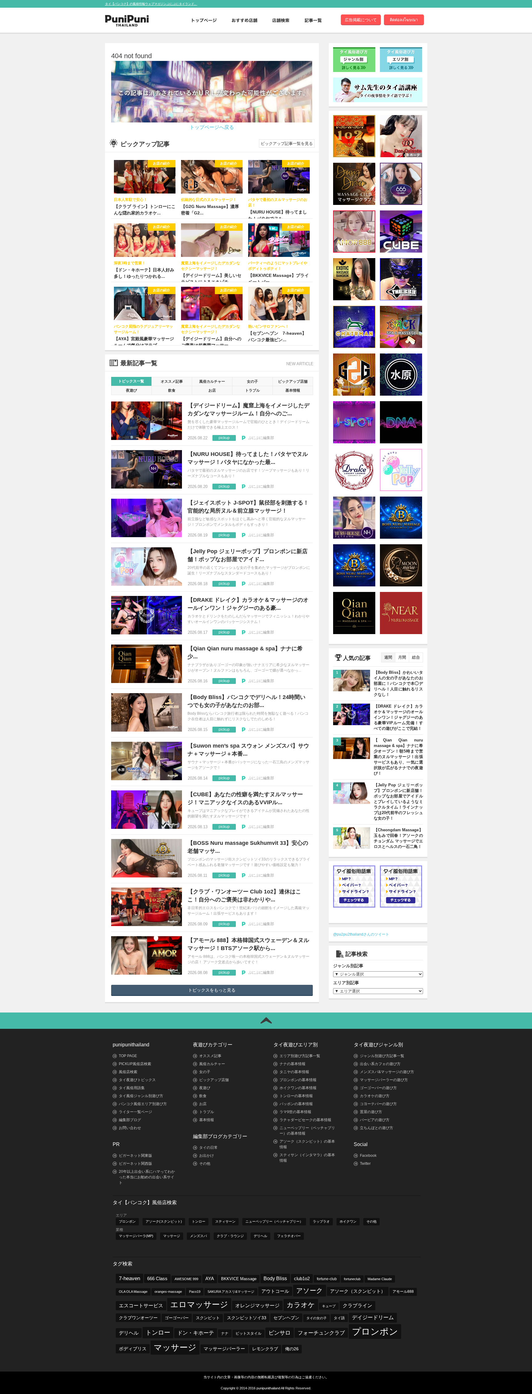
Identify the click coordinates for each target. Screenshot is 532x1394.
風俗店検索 (128, 1072)
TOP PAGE (128, 1056)
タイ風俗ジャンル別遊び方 (141, 1096)
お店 (212, 390)
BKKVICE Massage (238, 1279)
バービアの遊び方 (374, 1120)
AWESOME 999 (186, 1279)
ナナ (224, 1333)
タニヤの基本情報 (294, 1072)
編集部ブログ (130, 1120)
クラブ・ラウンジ (230, 1236)
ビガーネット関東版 (135, 1155)
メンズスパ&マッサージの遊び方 (387, 1072)
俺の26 (292, 1349)
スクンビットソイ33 (246, 1317)
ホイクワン (348, 1221)
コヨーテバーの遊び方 (378, 1104)
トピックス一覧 (131, 381)
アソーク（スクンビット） (357, 1291)
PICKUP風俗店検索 (135, 1064)
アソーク (309, 1290)
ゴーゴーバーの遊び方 (378, 1088)
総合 (416, 657)
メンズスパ (198, 1236)
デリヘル (260, 1236)
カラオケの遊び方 (374, 1096)
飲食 (171, 390)
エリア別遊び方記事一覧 (300, 1056)
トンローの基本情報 (296, 1096)
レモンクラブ (265, 1349)
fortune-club (327, 1279)
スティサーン (225, 1221)
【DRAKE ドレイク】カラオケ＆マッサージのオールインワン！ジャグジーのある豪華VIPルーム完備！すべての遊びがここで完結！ (398, 717)
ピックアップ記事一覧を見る (287, 143)
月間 (402, 657)
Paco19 (194, 1291)
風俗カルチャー (212, 381)
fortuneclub (352, 1279)
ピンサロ (279, 1332)
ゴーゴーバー (177, 1318)
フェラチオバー (289, 1236)
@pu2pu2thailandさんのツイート (361, 934)
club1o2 (302, 1278)
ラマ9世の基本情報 (295, 1112)
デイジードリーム (373, 1317)
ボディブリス (133, 1348)
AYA (209, 1278)
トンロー (198, 1221)
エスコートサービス (141, 1305)
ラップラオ (321, 1221)
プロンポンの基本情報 (298, 1080)
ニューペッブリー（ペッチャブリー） (274, 1221)
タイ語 (339, 1318)
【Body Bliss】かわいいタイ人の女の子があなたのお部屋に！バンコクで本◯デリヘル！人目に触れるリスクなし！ (398, 683)
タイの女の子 (316, 1318)
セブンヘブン (286, 1317)
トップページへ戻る (212, 127)
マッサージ (171, 1236)
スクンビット (208, 1318)
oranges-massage (168, 1291)
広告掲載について (361, 20)
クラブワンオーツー (138, 1317)
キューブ (329, 1306)
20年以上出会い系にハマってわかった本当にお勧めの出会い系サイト (147, 1177)
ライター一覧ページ (135, 1112)
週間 (388, 657)
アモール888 (403, 1291)
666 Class (157, 1278)
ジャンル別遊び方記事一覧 (382, 1056)
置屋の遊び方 (371, 1112)
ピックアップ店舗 (293, 381)
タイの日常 (208, 1147)
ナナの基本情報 (292, 1064)
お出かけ (206, 1155)
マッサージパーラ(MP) (136, 1236)
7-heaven (129, 1278)
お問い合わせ (130, 1128)
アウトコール (275, 1291)
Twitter (365, 1163)
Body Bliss (275, 1278)
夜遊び (131, 390)
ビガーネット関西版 (135, 1163)
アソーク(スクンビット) (164, 1221)
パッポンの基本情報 (296, 1104)
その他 (204, 1163)
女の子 (252, 381)
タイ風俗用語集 (132, 1088)
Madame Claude (380, 1279)
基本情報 (292, 390)
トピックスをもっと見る (212, 990)
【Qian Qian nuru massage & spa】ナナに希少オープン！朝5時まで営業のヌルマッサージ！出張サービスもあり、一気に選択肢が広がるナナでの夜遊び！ (398, 757)
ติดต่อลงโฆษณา (404, 20)
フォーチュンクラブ (321, 1333)
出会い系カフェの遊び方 (380, 1064)
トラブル (252, 390)
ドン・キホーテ (195, 1333)
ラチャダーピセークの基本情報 (305, 1120)
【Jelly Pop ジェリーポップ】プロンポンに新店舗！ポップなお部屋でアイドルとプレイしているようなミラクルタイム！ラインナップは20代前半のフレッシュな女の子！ (398, 802)
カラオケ (301, 1305)
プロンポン (127, 1221)
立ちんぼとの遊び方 (376, 1128)
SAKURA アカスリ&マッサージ (231, 1291)
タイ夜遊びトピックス (137, 1080)
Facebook (368, 1155)
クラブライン (357, 1305)
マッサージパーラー (224, 1348)
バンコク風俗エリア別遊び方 (143, 1104)
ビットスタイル (248, 1333)
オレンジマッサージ (257, 1305)
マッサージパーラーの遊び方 (384, 1080)
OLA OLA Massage (133, 1291)
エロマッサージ (199, 1304)
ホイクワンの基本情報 (298, 1088)
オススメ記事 (172, 381)
